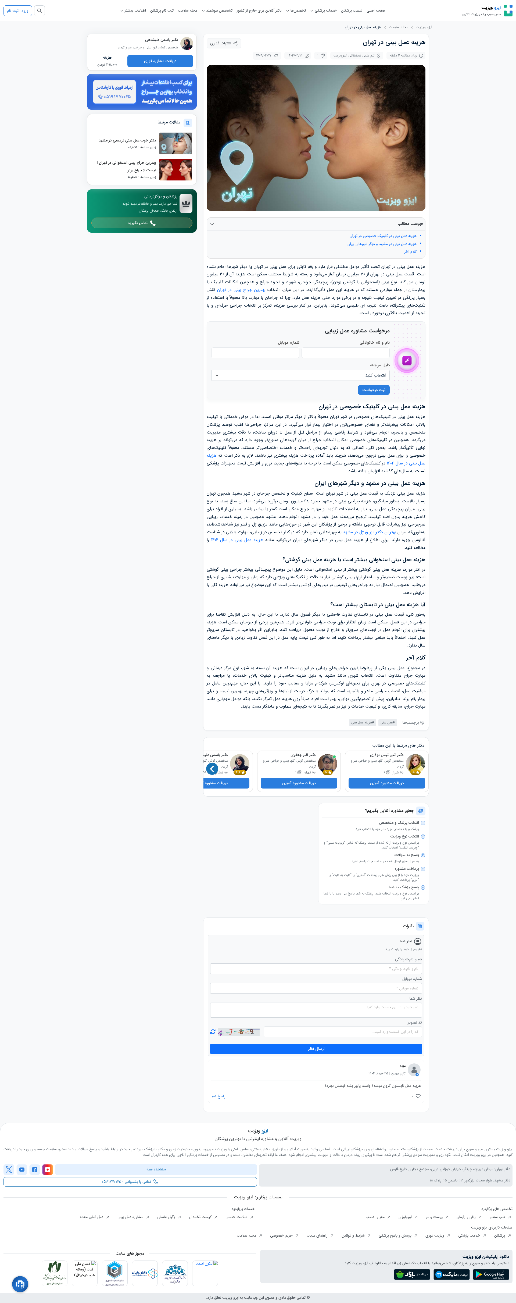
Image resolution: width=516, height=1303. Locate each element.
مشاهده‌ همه (156, 1169)
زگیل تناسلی (166, 1217)
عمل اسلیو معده (92, 1217)
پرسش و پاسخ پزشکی (396, 1235)
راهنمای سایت (318, 1235)
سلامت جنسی (236, 1217)
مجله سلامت (187, 10)
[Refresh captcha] (239, 1032)
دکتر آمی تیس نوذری (387, 755)
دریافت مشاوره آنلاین (387, 783)
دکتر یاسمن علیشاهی (211, 755)
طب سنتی (498, 1217)
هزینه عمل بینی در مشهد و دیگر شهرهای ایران (382, 244)
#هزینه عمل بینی (362, 722)
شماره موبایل (288, 342)
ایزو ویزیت (424, 27)
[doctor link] (186, 43)
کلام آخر (410, 252)
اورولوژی (406, 1217)
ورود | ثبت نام (17, 11)
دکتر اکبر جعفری (303, 755)
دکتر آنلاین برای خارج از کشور (259, 10)
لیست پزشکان (351, 10)
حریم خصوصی (282, 1235)
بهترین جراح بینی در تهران (241, 289)
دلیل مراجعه (380, 365)
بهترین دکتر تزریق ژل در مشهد (369, 532)
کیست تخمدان (201, 1217)
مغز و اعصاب (376, 1217)
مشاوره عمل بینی (130, 1217)
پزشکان (500, 1235)
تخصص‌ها (297, 10)
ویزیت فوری (435, 1235)
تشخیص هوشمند (218, 10)
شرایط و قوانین (354, 1235)
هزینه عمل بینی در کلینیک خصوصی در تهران (383, 236)
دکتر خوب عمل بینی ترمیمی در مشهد (127, 140)
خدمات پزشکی (325, 10)
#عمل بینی (388, 722)
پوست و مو (435, 1217)
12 (294, 772)
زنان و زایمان (467, 1217)
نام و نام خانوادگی (375, 342)
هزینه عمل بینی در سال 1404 (237, 540)
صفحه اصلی (376, 10)
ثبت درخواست (373, 390)
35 (204, 772)
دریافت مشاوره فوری (160, 61)
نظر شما (416, 999)
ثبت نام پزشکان (162, 10)
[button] (212, 769)
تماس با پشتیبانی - (126, 1182)
